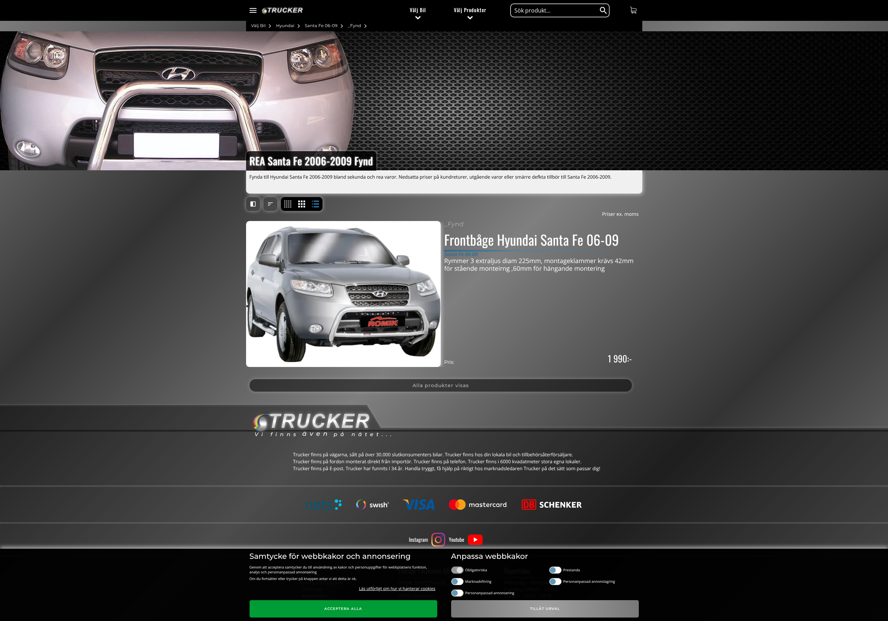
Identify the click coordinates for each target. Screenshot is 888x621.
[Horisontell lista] (315, 204)
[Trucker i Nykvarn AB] (282, 11)
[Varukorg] (634, 10)
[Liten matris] (288, 204)
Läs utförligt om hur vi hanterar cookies (397, 588)
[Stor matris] (301, 204)
